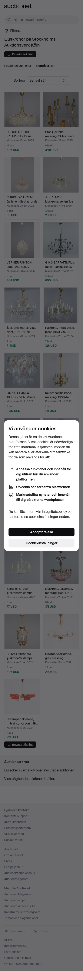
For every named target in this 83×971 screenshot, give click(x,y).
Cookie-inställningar (41, 543)
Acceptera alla (41, 532)
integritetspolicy (54, 511)
